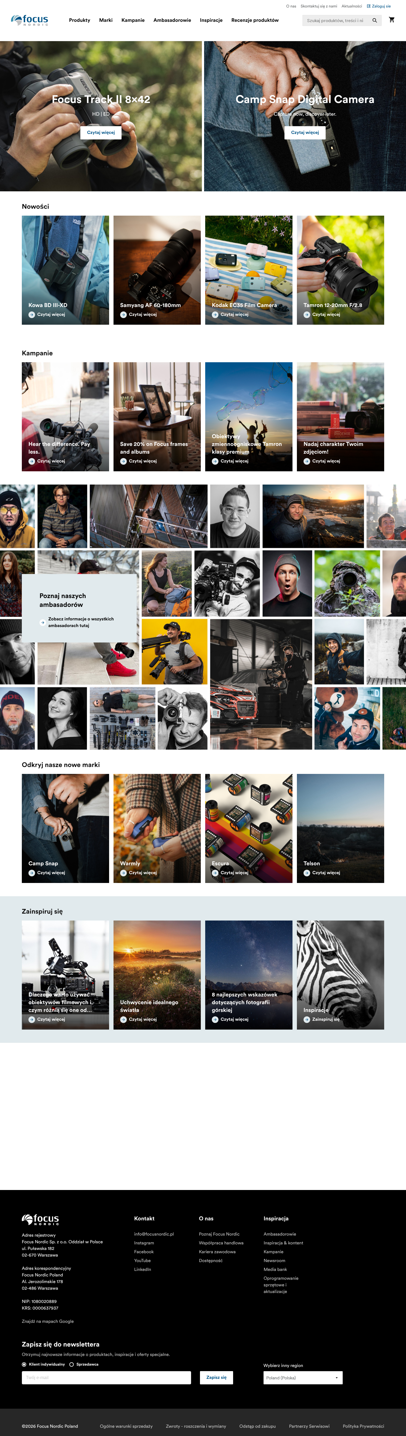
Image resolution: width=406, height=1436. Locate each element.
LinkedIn (142, 1269)
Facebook (144, 1252)
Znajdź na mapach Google (48, 1321)
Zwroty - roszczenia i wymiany (196, 1426)
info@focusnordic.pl (154, 1234)
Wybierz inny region (283, 1365)
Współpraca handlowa (221, 1243)
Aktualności (352, 6)
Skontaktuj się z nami (319, 6)
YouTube (142, 1260)
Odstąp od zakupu (257, 1426)
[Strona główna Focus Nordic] (29, 20)
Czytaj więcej (101, 133)
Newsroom (274, 1260)
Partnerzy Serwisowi (309, 1426)
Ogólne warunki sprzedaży (126, 1426)
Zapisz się (217, 1378)
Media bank (275, 1269)
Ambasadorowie (172, 20)
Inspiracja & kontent (283, 1243)
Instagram (144, 1243)
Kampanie (133, 20)
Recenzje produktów (255, 20)
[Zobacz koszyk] (391, 20)
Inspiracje (211, 20)
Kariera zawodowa (217, 1252)
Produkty (79, 20)
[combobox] (342, 20)
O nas (291, 6)
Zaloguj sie (381, 6)
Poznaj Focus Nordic (219, 1234)
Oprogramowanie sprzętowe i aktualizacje (280, 1285)
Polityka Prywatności (363, 1426)
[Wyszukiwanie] (375, 20)
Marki (106, 20)
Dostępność (211, 1260)
